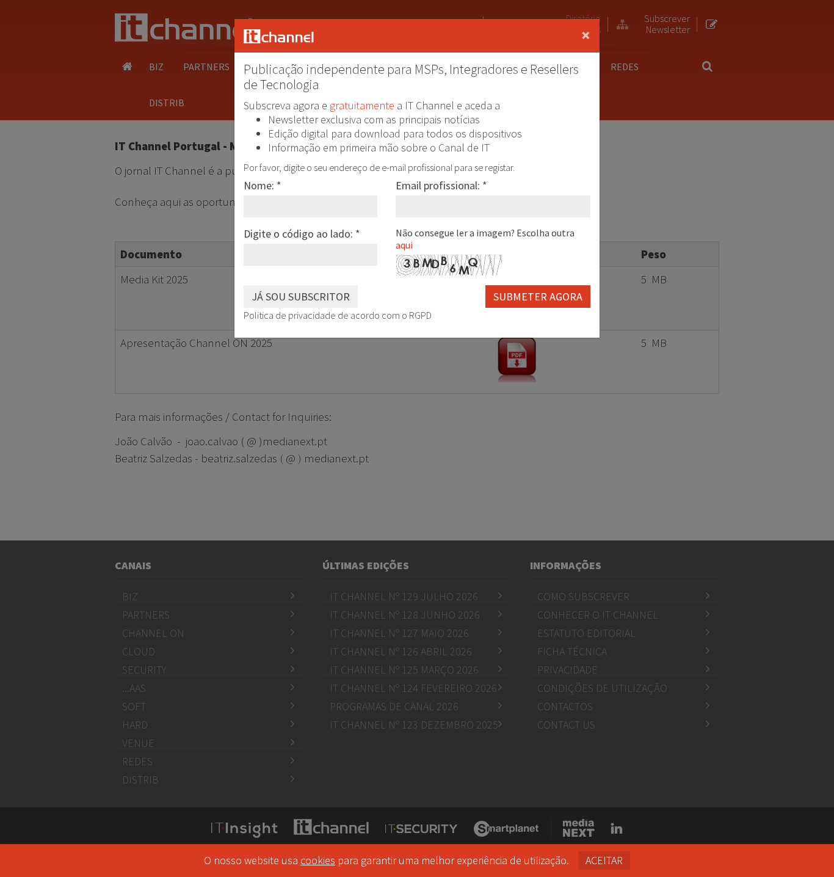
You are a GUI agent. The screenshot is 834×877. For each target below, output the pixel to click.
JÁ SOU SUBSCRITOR (301, 296)
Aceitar (604, 860)
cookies (317, 860)
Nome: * (262, 185)
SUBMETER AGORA (537, 296)
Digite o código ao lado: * (302, 234)
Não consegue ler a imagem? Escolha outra (485, 239)
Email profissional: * (441, 185)
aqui (404, 245)
